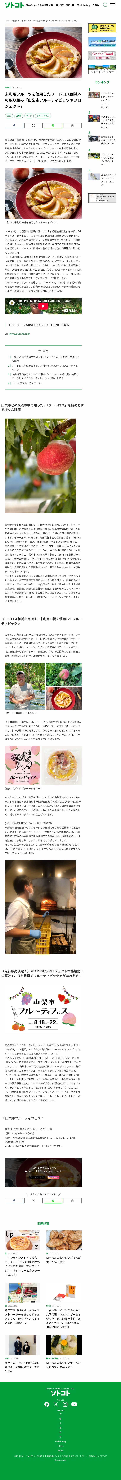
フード (29, 115)
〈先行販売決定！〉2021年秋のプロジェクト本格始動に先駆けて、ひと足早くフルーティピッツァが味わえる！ (45, 376)
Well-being (83, 5)
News (60, 1450)
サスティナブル (43, 115)
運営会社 (92, 1456)
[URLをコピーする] (72, 125)
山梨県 (18, 115)
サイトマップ (102, 1456)
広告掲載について (53, 1456)
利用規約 (65, 1456)
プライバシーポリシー (78, 1456)
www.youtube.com (19, 333)
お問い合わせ (18, 1456)
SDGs (96, 5)
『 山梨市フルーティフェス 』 (28, 383)
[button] (14, 125)
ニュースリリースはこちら (35, 1456)
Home (7, 21)
